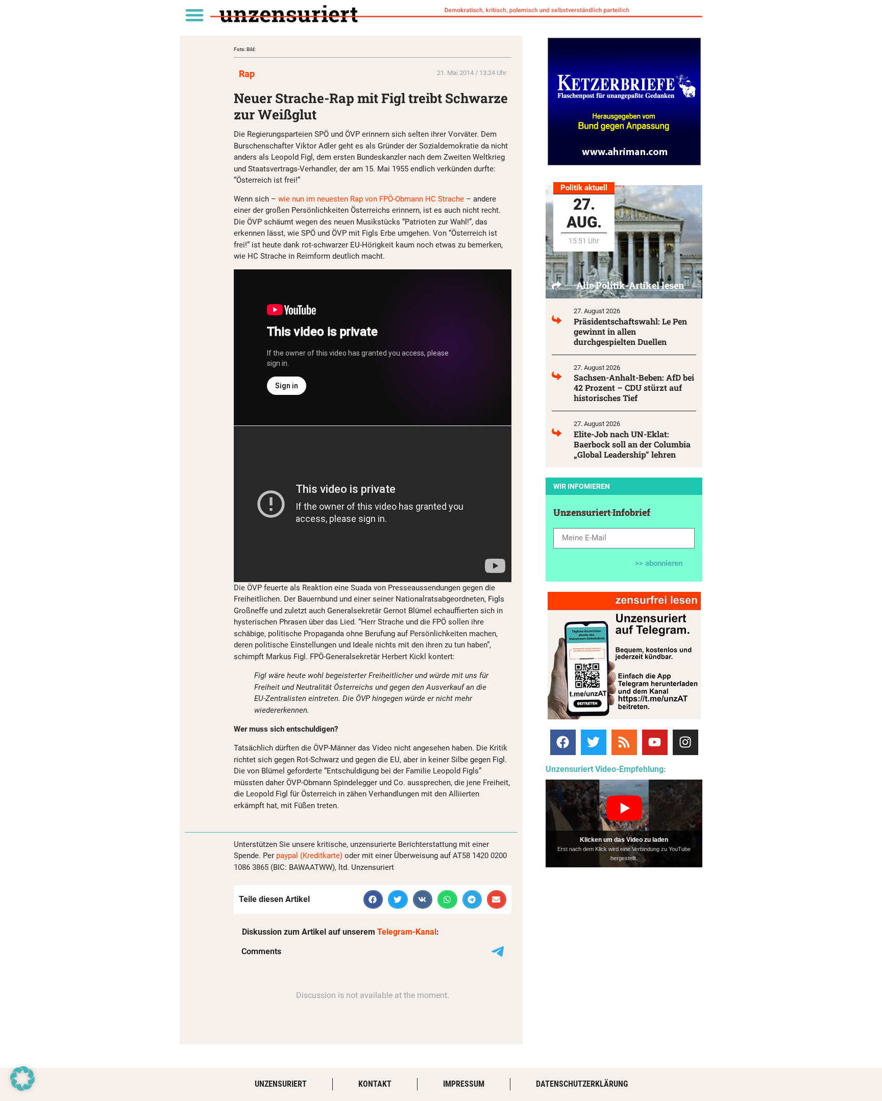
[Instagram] (685, 742)
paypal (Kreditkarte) (309, 855)
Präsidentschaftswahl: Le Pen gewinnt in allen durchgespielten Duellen (630, 331)
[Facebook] (563, 742)
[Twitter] (593, 742)
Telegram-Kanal (406, 932)
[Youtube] (655, 742)
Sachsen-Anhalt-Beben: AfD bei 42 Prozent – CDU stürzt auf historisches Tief (634, 387)
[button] (194, 14)
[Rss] (624, 742)
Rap (247, 73)
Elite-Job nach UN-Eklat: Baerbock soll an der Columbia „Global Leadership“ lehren (632, 444)
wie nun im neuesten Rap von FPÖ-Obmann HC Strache (371, 199)
